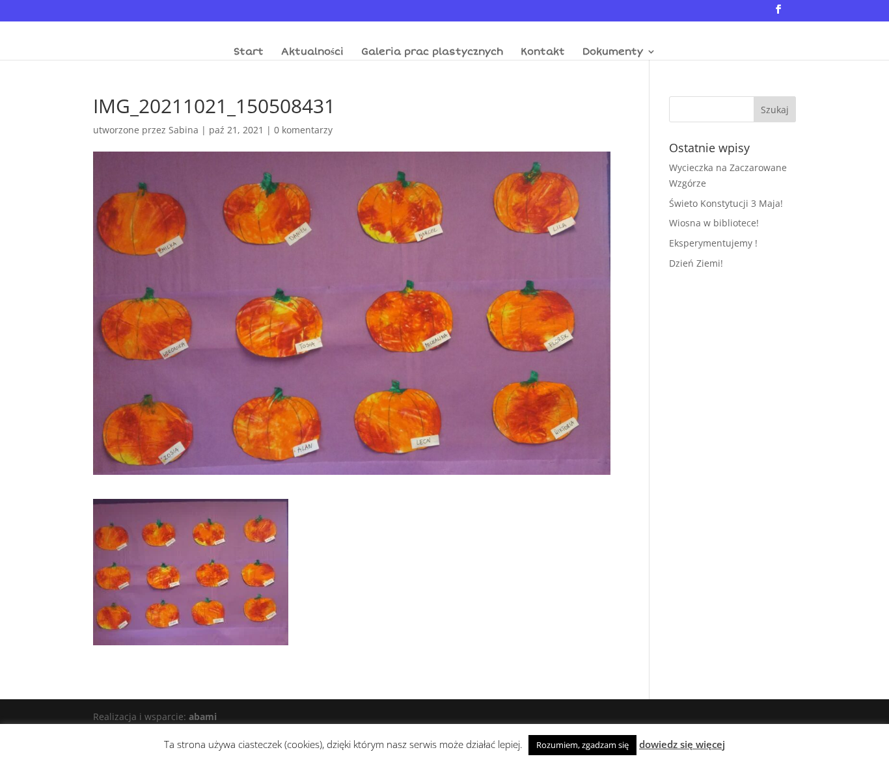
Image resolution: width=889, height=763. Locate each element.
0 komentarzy (303, 130)
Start (249, 52)
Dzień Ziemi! (696, 263)
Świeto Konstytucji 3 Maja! (726, 203)
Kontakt (543, 52)
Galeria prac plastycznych (432, 52)
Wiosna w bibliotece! (714, 223)
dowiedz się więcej (682, 744)
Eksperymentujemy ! (713, 243)
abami (203, 716)
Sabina (183, 130)
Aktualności (312, 52)
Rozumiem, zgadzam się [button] (582, 745)
